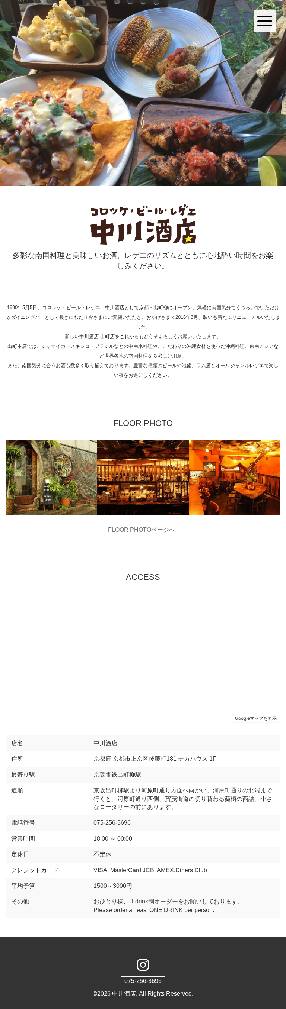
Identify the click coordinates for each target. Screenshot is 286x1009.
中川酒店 (124, 993)
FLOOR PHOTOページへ (143, 530)
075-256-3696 (143, 981)
